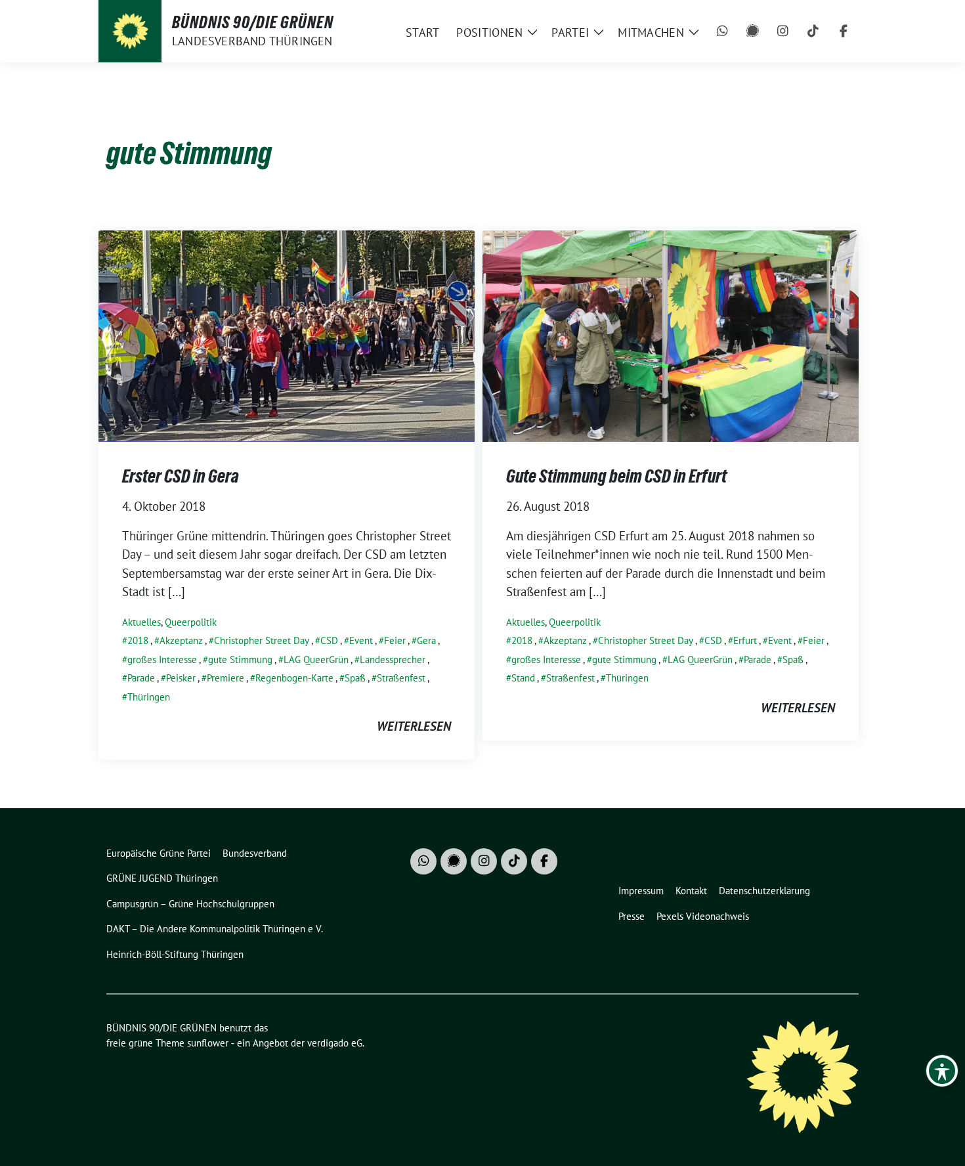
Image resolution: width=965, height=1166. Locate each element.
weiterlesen (414, 726)
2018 (137, 640)
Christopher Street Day (261, 640)
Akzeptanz (181, 640)
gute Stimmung (240, 659)
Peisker (181, 678)
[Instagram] (783, 31)
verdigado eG (334, 1043)
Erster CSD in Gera (180, 475)
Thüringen (148, 697)
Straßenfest (401, 678)
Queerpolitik (191, 622)
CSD (329, 640)
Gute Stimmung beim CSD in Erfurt (616, 475)
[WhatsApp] (723, 31)
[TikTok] (813, 31)
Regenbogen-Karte (294, 678)
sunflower (207, 1043)
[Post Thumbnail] (286, 334)
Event (361, 640)
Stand (523, 678)
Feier (395, 640)
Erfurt (745, 640)
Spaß (355, 678)
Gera (426, 640)
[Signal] (753, 31)
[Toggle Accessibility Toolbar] (942, 1071)
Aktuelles (141, 622)
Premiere (225, 678)
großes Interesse (162, 659)
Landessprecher (392, 659)
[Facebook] (843, 31)
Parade (141, 678)
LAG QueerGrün (316, 659)
